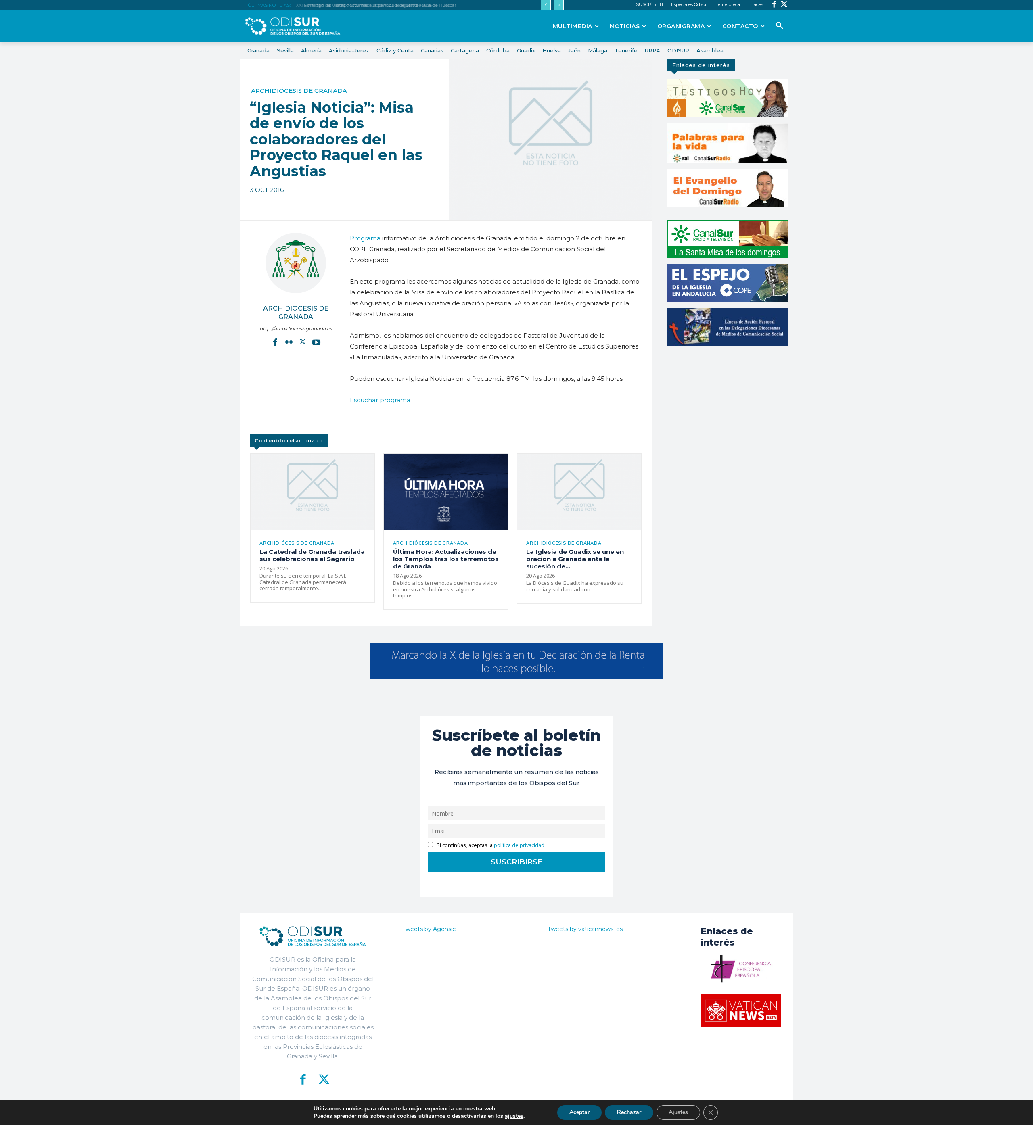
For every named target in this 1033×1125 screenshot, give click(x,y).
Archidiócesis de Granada (299, 91)
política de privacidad (519, 845)
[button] (779, 25)
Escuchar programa (380, 400)
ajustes (514, 1116)
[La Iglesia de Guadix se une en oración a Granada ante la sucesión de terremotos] (579, 492)
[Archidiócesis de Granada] (296, 263)
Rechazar (629, 1112)
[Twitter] (784, 5)
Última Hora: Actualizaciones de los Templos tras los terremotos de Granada (446, 559)
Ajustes (678, 1112)
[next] (559, 5)
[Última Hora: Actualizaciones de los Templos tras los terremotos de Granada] (446, 492)
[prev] (546, 5)
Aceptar (579, 1112)
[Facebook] (774, 5)
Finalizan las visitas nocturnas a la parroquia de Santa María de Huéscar (377, 5)
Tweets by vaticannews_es (585, 929)
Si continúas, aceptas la (489, 845)
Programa (365, 238)
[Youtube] (316, 342)
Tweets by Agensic (429, 929)
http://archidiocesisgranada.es (295, 329)
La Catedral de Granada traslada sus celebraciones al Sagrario (312, 555)
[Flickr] (289, 342)
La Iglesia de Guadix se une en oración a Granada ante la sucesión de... (575, 559)
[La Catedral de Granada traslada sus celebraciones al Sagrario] (312, 492)
